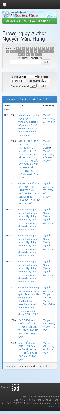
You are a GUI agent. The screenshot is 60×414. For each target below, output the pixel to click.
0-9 (18, 48)
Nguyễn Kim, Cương (47, 144)
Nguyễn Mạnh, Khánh (47, 213)
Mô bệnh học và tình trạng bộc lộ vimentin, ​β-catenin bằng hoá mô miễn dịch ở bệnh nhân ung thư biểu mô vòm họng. (29, 125)
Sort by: (16, 76)
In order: (43, 76)
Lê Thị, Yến (49, 121)
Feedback (53, 406)
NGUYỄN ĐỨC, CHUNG (48, 193)
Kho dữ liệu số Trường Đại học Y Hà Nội (28, 20)
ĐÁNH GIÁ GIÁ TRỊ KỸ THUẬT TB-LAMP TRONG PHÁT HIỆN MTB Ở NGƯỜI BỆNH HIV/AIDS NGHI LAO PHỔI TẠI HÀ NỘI (29, 193)
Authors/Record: (20, 86)
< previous (10, 99)
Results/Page (34, 80)
